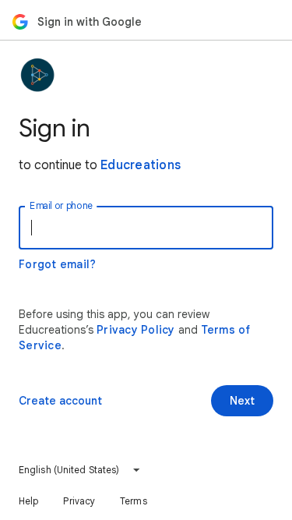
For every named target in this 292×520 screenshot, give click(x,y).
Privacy (79, 501)
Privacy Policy (136, 330)
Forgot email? (57, 264)
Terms (133, 501)
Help (28, 501)
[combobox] (79, 470)
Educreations (140, 165)
